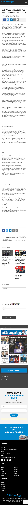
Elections (16, 467)
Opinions (18, 267)
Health (15, 473)
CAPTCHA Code (5, 304)
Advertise (3, 484)
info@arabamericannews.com (8, 457)
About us (3, 482)
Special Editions (14, 370)
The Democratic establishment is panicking (18, 277)
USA (2, 469)
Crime (15, 471)
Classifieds (16, 475)
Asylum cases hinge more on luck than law (16, 237)
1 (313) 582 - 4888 (5, 453)
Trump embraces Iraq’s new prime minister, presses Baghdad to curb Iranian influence (20, 261)
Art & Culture (4, 473)
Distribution (3, 486)
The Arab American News (9, 16)
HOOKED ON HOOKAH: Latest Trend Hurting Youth (13, 241)
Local (2, 467)
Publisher (3, 488)
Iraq (17, 251)
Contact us (3, 490)
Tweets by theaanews (6, 379)
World (2, 471)
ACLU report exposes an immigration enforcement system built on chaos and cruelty (7, 262)
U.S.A (18, 16)
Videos (2, 475)
